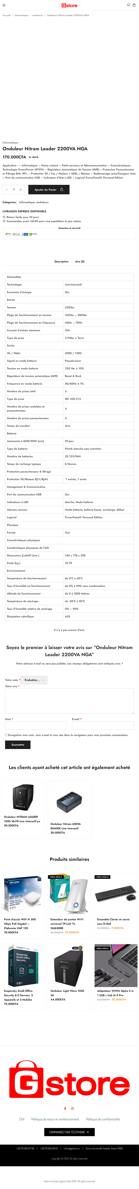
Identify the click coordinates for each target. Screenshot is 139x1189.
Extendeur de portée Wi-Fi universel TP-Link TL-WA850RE (67, 923)
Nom (9, 719)
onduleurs (37, 15)
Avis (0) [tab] (79, 261)
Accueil (7, 15)
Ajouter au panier (46, 190)
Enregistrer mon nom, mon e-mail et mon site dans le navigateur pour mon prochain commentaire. (68, 735)
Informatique (21, 15)
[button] (69, 1132)
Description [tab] (61, 261)
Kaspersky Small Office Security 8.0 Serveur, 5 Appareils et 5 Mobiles (18, 995)
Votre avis (12, 686)
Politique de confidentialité (103, 1119)
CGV (22, 1119)
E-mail (77, 719)
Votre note (12, 680)
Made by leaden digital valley (57, 1181)
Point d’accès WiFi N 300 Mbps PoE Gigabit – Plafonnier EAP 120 (20, 923)
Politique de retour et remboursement (55, 1119)
